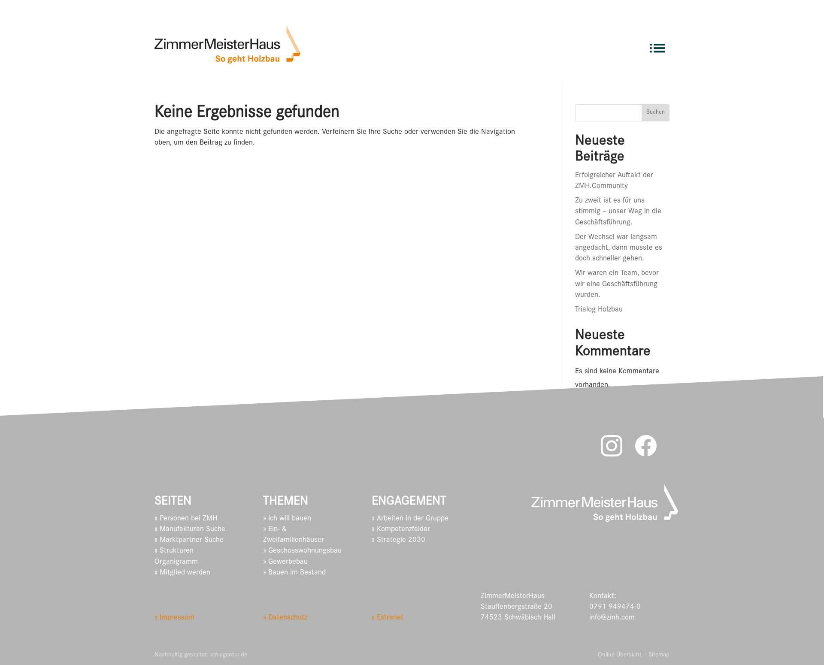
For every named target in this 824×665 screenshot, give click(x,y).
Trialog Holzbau (599, 310)
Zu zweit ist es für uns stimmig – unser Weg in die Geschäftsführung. (618, 212)
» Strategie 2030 (398, 540)
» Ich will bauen (287, 519)
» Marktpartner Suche (189, 540)
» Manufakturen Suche (189, 530)
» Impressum (174, 618)
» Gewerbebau (285, 562)
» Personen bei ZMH (185, 519)
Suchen (655, 113)
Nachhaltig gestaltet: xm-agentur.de (200, 655)
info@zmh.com (612, 618)
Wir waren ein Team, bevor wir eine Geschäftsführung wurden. (617, 284)
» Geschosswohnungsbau (302, 551)
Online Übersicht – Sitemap (634, 655)
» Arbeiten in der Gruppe (410, 519)
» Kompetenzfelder (401, 530)
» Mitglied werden (182, 573)
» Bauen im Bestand (294, 573)
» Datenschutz (285, 618)
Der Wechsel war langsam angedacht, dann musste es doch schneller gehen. (618, 248)
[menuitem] (657, 44)
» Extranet (387, 618)
